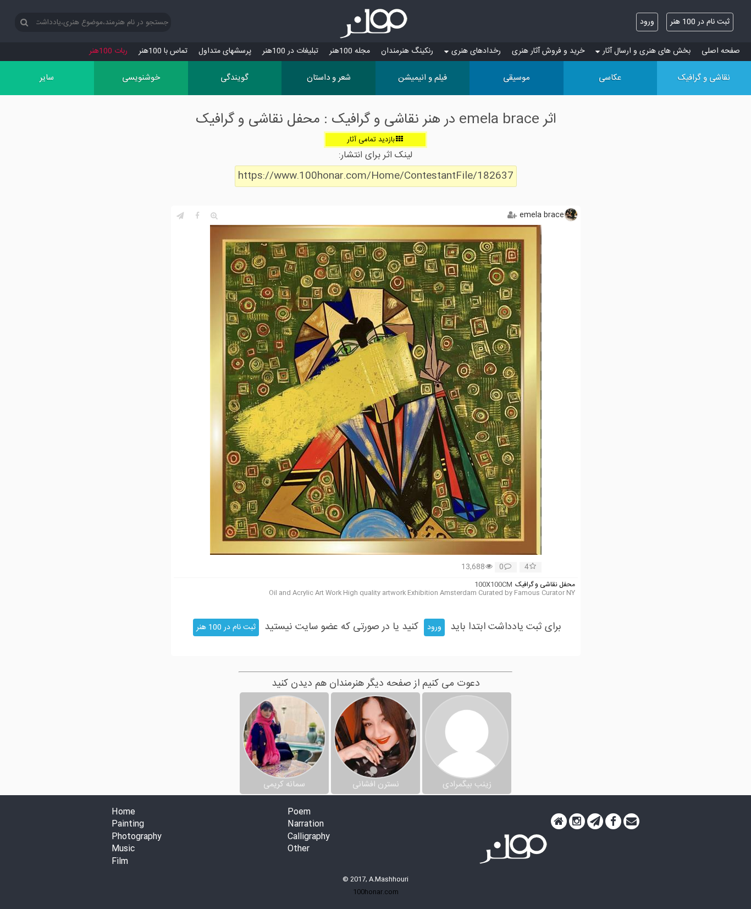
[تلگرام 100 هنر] (595, 821)
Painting (128, 824)
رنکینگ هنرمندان (407, 51)
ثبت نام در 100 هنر (700, 22)
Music (123, 849)
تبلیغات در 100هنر (290, 51)
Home (123, 812)
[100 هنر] (375, 23)
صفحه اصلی (721, 51)
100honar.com (376, 892)
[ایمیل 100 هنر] (631, 821)
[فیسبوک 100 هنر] (613, 821)
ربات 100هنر (108, 51)
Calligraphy (309, 837)
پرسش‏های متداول (224, 51)
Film (120, 862)
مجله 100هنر (349, 51)
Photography (137, 837)
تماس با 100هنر (163, 51)
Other (299, 849)
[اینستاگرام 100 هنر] (577, 821)
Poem (299, 812)
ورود (647, 22)
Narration (306, 824)
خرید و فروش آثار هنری (548, 51)
